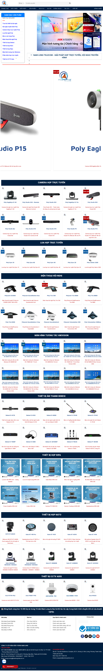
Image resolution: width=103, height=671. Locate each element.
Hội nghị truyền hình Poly (9, 26)
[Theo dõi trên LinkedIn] (94, 636)
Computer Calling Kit (30, 166)
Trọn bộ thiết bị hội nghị (9, 23)
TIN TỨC (66, 8)
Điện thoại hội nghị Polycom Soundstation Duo (30, 301)
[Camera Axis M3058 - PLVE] (72, 589)
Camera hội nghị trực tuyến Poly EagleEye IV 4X (10, 208)
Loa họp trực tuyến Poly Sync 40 (51, 267)
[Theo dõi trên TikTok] (86, 636)
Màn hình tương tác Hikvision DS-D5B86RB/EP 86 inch (92, 388)
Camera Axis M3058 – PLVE (72, 600)
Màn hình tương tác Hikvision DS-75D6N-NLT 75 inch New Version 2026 (72, 362)
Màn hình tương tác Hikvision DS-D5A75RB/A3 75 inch (51, 388)
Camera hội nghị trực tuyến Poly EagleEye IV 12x (72, 208)
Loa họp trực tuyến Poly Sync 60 (31, 267)
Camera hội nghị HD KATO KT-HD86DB (52, 569)
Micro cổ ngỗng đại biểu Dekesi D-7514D (72, 421)
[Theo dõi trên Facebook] (82, 636)
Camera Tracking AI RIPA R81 (72, 506)
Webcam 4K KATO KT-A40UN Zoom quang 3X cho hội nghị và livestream (10, 541)
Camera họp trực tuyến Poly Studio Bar (10, 234)
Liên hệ (75, 8)
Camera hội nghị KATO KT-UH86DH (72, 569)
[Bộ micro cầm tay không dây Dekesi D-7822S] (72, 435)
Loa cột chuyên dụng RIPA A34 (31, 479)
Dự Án (49, 8)
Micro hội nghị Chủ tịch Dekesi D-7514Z (93, 421)
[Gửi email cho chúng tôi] (90, 636)
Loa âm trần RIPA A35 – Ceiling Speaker (10, 480)
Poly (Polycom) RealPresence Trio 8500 (72, 301)
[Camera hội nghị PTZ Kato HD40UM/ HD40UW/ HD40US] (10, 556)
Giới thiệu (14, 8)
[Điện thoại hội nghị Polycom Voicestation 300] (72, 315)
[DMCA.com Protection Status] (83, 621)
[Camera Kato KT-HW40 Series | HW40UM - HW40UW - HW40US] (30, 556)
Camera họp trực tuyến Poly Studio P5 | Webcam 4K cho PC (72, 234)
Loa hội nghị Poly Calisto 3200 (93, 267)
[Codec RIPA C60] (30, 495)
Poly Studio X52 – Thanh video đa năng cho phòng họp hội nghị (51, 208)
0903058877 (19, 656)
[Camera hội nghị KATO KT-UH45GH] (92, 556)
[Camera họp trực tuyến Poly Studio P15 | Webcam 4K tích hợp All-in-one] (92, 222)
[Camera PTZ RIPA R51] (51, 495)
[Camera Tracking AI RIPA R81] (72, 495)
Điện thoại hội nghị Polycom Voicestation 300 (72, 328)
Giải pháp (23, 8)
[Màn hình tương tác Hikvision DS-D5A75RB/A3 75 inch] (51, 375)
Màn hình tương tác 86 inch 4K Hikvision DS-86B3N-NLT (10, 361)
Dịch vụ (41, 8)
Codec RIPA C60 (31, 506)
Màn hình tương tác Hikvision (11, 52)
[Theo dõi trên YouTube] (98, 636)
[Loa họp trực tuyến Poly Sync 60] (30, 256)
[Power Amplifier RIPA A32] (10, 495)
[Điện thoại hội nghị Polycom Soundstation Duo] (30, 289)
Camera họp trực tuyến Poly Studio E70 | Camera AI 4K (30, 234)
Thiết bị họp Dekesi (8, 42)
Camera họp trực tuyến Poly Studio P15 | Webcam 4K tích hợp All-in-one (92, 235)
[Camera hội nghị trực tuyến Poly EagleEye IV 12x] (72, 196)
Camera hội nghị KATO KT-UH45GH (93, 569)
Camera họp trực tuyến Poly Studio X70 (51, 234)
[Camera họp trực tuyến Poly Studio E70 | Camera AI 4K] (30, 222)
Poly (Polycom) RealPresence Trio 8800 (93, 301)
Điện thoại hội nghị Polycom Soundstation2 (51, 328)
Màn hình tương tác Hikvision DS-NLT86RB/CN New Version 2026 (93, 362)
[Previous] (28, 14)
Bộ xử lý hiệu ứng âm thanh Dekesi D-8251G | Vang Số (92, 447)
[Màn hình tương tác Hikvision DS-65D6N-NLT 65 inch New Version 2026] (10, 375)
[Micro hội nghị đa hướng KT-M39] (51, 528)
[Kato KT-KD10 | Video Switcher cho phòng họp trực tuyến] (72, 528)
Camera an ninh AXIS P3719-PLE (10, 600)
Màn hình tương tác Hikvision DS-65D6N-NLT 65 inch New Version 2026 (10, 389)
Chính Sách (57, 8)
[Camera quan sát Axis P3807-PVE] (30, 589)
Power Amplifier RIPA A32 (10, 506)
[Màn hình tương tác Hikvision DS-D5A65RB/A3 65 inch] (72, 375)
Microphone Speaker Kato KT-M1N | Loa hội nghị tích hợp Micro (93, 541)
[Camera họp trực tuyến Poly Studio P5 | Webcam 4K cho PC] (72, 222)
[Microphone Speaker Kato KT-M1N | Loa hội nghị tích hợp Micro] (92, 528)
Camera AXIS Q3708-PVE (51, 600)
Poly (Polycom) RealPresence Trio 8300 (10, 328)
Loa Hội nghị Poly (7, 33)
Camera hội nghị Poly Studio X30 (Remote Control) (31, 208)
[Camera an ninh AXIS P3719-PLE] (10, 589)
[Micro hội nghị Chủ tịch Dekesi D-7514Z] (92, 408)
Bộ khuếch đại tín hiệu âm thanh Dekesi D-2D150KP (51, 447)
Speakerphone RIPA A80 (92, 506)
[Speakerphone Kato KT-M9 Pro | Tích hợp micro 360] (30, 528)
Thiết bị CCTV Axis (8, 59)
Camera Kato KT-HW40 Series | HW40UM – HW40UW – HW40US (30, 569)
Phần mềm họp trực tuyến (10, 55)
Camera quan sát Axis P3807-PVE (31, 601)
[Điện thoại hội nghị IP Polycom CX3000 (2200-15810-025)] (10, 289)
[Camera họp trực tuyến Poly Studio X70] (51, 222)
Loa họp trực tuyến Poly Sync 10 (10, 267)
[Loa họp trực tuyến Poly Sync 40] (51, 256)
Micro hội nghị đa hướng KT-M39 (51, 539)
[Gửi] (69, 3)
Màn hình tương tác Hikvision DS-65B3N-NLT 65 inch (51, 361)
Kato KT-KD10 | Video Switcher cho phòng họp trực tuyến (72, 540)
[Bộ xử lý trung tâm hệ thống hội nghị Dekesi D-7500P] (10, 435)
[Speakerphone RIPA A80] (92, 495)
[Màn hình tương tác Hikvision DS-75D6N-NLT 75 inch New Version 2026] (72, 348)
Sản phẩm (32, 8)
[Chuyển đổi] (16, 58)
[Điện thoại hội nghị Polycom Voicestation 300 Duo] (92, 315)
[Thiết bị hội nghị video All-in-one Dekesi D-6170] (10, 408)
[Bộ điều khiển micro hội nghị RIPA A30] (92, 468)
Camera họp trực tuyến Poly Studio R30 (92, 208)
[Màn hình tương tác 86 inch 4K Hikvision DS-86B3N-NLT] (10, 348)
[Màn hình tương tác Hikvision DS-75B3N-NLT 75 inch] (30, 348)
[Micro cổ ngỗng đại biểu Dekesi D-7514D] (72, 408)
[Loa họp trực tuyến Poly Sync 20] (72, 256)
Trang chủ (5, 8)
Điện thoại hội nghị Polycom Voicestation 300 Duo (92, 328)
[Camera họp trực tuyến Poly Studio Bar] (10, 222)
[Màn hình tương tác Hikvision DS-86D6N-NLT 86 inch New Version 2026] (30, 375)
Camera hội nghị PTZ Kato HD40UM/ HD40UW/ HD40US (10, 569)
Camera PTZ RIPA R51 (51, 506)
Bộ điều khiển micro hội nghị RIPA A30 (92, 480)
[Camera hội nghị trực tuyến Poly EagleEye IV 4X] (10, 196)
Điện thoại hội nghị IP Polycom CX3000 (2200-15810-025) (10, 301)
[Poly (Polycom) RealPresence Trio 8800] (92, 289)
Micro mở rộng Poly (8, 36)
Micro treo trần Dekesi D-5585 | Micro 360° (31, 447)
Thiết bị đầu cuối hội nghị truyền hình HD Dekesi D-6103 (31, 421)
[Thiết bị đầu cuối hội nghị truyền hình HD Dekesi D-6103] (30, 408)
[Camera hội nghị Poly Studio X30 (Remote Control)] (30, 196)
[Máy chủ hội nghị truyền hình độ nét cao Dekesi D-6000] (51, 408)
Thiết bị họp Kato (7, 45)
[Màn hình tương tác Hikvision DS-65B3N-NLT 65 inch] (51, 348)
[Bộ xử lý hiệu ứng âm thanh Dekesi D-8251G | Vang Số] (92, 435)
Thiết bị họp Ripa (7, 49)
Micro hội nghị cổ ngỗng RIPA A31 (72, 480)
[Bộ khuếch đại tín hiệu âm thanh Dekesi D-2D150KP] (51, 435)
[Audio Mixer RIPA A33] (51, 468)
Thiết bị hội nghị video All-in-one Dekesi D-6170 (10, 421)
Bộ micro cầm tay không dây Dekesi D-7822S (72, 447)
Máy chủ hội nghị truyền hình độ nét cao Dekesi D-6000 (51, 421)
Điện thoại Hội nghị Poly (9, 39)
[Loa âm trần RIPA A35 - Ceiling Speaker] (10, 468)
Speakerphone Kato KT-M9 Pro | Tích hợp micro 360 (30, 540)
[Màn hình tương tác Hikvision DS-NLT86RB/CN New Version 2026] (92, 348)
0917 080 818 (63, 656)
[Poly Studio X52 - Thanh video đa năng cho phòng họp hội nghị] (51, 196)
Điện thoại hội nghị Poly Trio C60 (51, 300)
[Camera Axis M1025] (92, 589)
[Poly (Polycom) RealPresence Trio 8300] (10, 315)
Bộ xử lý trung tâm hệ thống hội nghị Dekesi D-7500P (10, 447)
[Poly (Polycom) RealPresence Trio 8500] (72, 289)
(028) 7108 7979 (29, 656)
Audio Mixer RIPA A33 (51, 479)
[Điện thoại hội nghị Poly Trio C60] (51, 289)
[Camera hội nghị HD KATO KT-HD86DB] (51, 556)
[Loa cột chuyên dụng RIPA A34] (30, 468)
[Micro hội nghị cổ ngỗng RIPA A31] (72, 468)
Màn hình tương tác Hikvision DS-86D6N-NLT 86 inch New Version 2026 (31, 389)
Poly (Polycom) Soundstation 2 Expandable (31, 328)
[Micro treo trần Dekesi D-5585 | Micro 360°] (30, 435)
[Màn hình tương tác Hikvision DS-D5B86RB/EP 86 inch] (92, 375)
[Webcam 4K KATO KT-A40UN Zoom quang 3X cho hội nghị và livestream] (10, 528)
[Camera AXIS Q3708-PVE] (51, 589)
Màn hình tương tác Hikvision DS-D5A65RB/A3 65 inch (72, 388)
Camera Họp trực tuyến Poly (11, 30)
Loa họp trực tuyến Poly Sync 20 (72, 267)
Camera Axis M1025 (92, 600)
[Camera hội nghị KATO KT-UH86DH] (72, 556)
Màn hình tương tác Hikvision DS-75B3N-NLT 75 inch (31, 361)
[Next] (33, 14)
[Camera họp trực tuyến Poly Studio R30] (92, 196)
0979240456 (11, 656)
